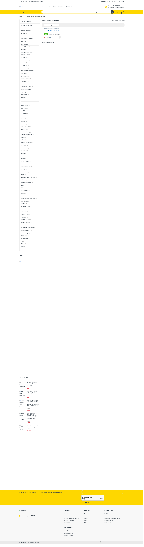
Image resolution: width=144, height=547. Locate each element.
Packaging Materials (26, 222)
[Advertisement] (30, 457)
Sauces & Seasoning (26, 89)
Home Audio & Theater (27, 38)
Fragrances (24, 113)
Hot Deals (24, 33)
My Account (121, 1)
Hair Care (23, 116)
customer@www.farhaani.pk (36, 1)
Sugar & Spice (25, 92)
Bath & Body (24, 110)
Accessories (24, 150)
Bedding (23, 137)
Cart (54, 6)
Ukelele (23, 185)
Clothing (23, 153)
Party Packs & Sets (26, 206)
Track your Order (88, 516)
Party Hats (24, 203)
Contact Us (69, 6)
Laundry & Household (27, 142)
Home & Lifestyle (26, 126)
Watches (23, 158)
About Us (66, 513)
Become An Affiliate (68, 533)
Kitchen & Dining (26, 140)
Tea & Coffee (25, 68)
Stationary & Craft (26, 214)
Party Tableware (25, 209)
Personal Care (25, 121)
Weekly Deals (25, 235)
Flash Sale (24, 73)
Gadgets (23, 97)
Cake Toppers (25, 201)
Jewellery (24, 156)
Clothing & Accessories (27, 52)
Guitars (23, 174)
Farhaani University (68, 535)
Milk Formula (24, 57)
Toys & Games (25, 60)
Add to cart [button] (60, 37)
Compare (86, 518)
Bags (23, 241)
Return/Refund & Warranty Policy (72, 518)
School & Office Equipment (28, 227)
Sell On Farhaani (67, 531)
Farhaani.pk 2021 (24, 542)
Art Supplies (24, 217)
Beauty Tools (24, 108)
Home (43, 6)
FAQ (85, 522)
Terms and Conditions (69, 520)
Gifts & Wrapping (26, 219)
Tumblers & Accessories (27, 134)
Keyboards (24, 180)
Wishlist (85, 520)
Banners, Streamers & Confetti (29, 198)
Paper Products (25, 225)
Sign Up (87, 502)
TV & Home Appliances (27, 36)
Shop (114, 1)
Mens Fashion (25, 148)
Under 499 (56, 28)
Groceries (24, 102)
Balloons (23, 195)
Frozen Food (25, 81)
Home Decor (24, 129)
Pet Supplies (24, 211)
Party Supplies (50, 28)
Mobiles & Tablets (26, 161)
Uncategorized (25, 44)
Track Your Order (106, 1)
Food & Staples (25, 76)
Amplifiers (24, 169)
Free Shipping (25, 94)
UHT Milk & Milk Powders (27, 70)
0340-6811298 (24, 1)
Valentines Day (25, 233)
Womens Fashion (25, 238)
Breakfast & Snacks (26, 78)
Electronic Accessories (27, 25)
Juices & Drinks (25, 65)
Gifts (23, 100)
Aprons (45, 28)
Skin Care (24, 124)
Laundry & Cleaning (26, 132)
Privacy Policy (67, 522)
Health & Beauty (25, 105)
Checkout (60, 6)
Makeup (23, 118)
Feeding (23, 49)
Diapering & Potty (26, 54)
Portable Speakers (26, 30)
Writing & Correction (26, 230)
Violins (23, 187)
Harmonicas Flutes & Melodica (29, 177)
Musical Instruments (26, 166)
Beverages (24, 62)
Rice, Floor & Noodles (27, 86)
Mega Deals (24, 145)
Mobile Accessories (26, 28)
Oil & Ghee (24, 84)
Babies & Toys (25, 46)
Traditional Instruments (27, 182)
